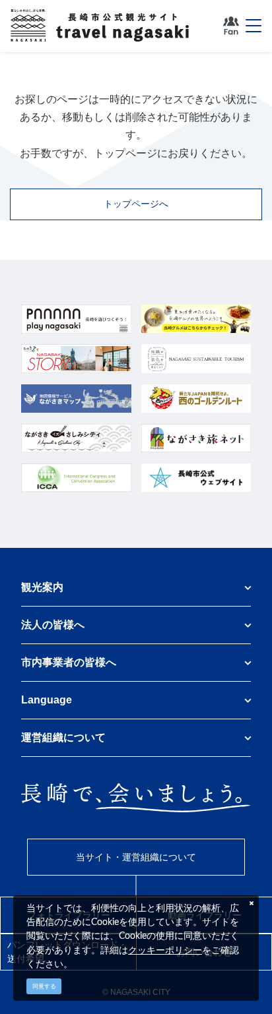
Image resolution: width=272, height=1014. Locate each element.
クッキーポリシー (165, 950)
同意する (44, 986)
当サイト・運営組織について (136, 857)
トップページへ (136, 203)
